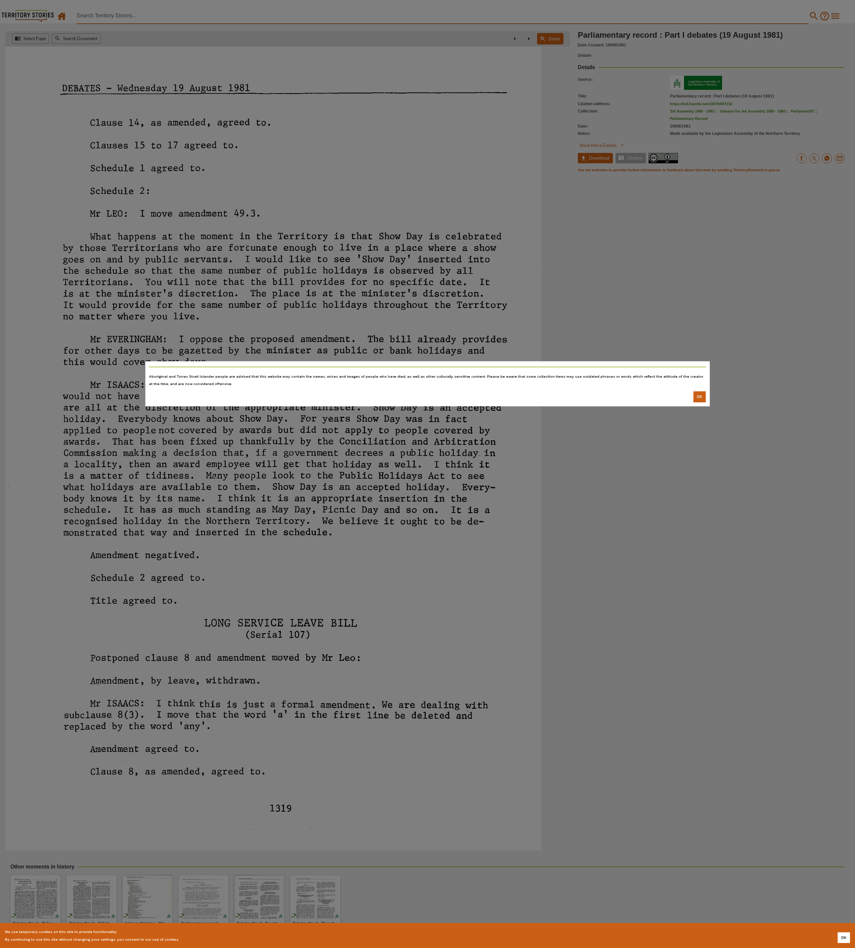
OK (699, 397)
